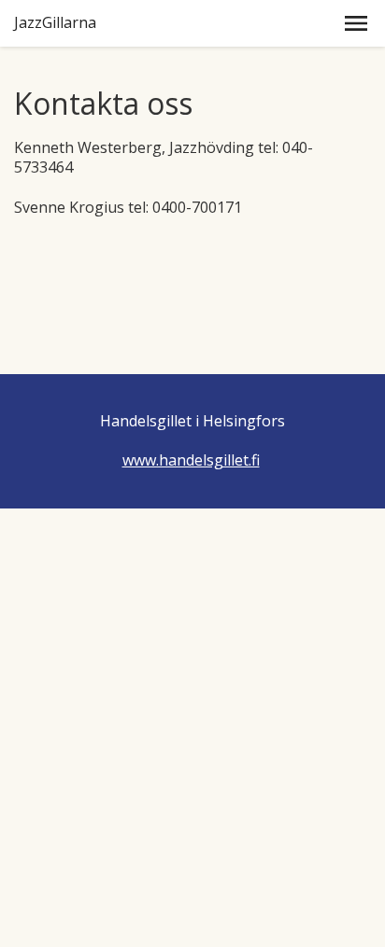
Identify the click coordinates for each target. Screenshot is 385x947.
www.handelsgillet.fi (191, 460)
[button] (356, 23)
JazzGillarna (55, 23)
